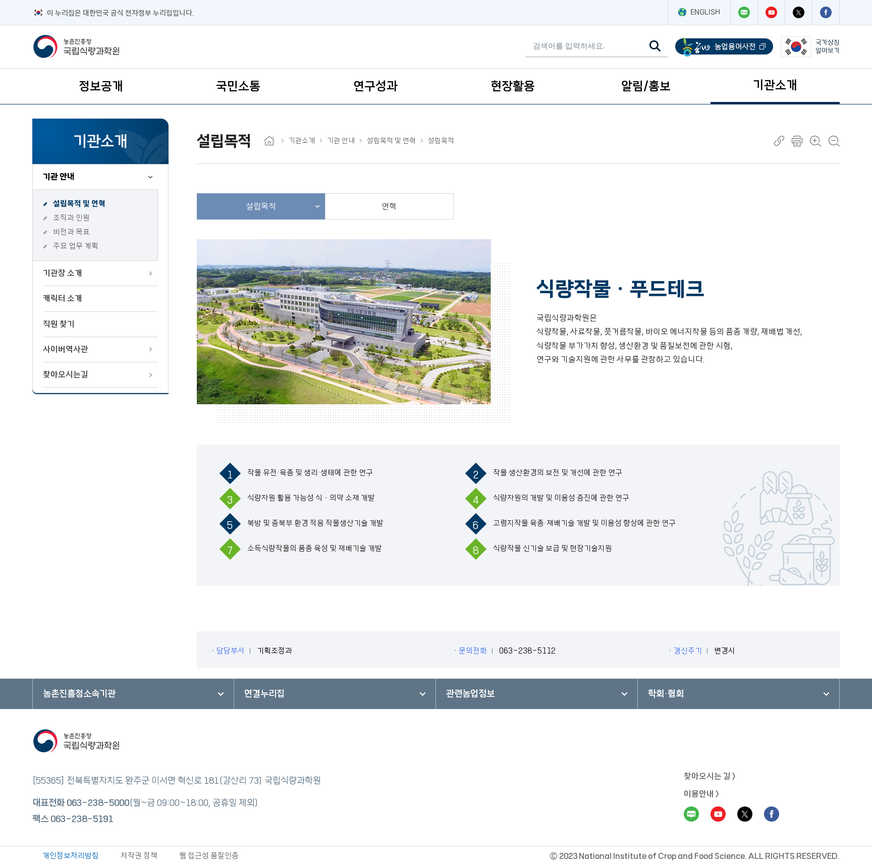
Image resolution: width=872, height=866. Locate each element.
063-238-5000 (98, 803)
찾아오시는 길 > (710, 776)
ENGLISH (705, 12)
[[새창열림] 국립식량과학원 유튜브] (771, 12)
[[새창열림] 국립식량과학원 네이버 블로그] (743, 12)
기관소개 (775, 85)
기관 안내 (59, 176)
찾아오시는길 (65, 374)
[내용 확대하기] (815, 141)
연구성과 (375, 86)
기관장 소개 (62, 273)
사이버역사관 (65, 349)
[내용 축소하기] (834, 141)
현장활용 (512, 86)
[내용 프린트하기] (797, 141)
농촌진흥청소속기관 (79, 694)
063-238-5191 (81, 819)
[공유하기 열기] (779, 141)
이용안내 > (701, 793)
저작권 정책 (139, 855)
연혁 (389, 206)
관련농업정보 (470, 694)
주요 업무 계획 (75, 246)
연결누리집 (264, 694)
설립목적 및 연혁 (79, 203)
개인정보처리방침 (70, 855)
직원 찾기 (59, 324)
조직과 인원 (71, 217)
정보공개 (101, 86)
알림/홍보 (646, 86)
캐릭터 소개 (62, 298)
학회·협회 (666, 694)
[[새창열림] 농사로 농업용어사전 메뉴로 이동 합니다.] (724, 47)
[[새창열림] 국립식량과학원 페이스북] (825, 12)
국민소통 (238, 86)
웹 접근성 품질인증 (209, 855)
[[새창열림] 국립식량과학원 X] (798, 12)
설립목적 (441, 141)
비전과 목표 (71, 232)
